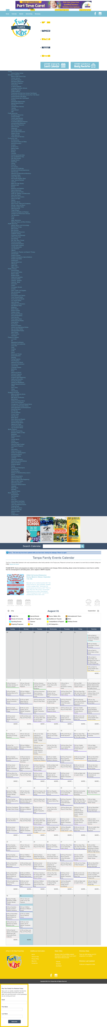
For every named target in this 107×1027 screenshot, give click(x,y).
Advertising (29, 14)
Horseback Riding (16, 456)
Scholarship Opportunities (18, 101)
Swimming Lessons (16, 483)
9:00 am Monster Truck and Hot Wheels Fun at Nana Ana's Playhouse (80, 702)
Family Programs (15, 359)
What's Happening (13, 493)
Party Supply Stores (16, 319)
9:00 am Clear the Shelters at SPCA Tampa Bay (92, 882)
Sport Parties (14, 332)
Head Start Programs (16, 83)
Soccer (13, 474)
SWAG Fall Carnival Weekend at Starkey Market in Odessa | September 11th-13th (38, 577)
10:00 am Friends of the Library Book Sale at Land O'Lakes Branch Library (39, 718)
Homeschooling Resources (18, 123)
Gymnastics (14, 449)
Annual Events (15, 494)
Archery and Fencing (16, 431)
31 (20, 895)
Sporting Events (16, 621)
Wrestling (13, 489)
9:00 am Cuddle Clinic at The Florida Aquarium (93, 829)
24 (20, 842)
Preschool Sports (15, 464)
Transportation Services (17, 106)
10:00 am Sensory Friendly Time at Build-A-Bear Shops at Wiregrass (40, 686)
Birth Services (15, 230)
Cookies (13, 289)
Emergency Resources (17, 115)
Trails (12, 218)
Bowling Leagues (15, 436)
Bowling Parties (15, 275)
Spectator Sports (15, 202)
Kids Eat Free (14, 416)
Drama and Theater (16, 354)
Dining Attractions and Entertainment (21, 407)
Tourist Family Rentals (17, 426)
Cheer (13, 437)
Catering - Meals (15, 282)
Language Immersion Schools (19, 88)
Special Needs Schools (17, 103)
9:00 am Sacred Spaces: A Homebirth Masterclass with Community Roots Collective (12, 933)
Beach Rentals (15, 396)
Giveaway (37, 14)
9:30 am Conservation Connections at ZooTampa (93, 775)
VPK (12, 111)
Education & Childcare (14, 75)
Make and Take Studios (17, 183)
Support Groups (15, 133)
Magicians (14, 307)
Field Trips (14, 162)
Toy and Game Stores (17, 427)
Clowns (13, 285)
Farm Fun (14, 499)
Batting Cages (15, 148)
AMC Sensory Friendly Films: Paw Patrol (94, 791)
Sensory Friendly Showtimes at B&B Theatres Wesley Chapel (11, 793)
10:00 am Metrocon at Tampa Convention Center (12, 701)
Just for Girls (14, 366)
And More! (59, 966)
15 (88, 730)
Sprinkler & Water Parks (17, 207)
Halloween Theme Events (18, 503)
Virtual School (15, 110)
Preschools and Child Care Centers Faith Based (24, 93)
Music (12, 371)
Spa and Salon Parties (17, 329)
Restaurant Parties (16, 325)
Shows (13, 513)
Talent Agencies (15, 135)
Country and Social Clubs (18, 155)
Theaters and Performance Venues (20, 213)
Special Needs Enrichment (18, 384)
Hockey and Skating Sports (18, 452)
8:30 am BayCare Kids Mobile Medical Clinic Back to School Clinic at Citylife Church (94, 686)
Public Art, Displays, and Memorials (20, 193)
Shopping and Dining (13, 392)
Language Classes (16, 367)
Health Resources (12, 223)
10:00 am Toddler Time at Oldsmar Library (24, 915)
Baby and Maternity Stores (18, 394)
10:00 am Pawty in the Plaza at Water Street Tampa (39, 792)
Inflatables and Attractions (18, 304)
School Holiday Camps (17, 73)
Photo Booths (14, 322)
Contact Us (34, 963)
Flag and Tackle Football (17, 444)
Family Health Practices (17, 245)
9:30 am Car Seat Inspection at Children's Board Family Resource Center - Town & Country (38, 749)
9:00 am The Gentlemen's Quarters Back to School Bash (12, 747)
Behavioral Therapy (16, 227)
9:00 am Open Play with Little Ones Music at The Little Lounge (80, 693)
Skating (13, 200)
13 (61, 730)
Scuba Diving (14, 469)
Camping (13, 153)
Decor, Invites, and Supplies (18, 290)
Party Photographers (16, 315)
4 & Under (14, 339)
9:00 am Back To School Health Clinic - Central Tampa (93, 717)
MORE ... (97, 673)
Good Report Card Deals (17, 501)
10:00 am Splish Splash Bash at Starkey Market (24, 701)
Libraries (13, 182)
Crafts (12, 350)
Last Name (5, 1014)
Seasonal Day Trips (16, 509)
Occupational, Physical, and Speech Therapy (23, 252)
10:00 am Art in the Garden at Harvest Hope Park (79, 717)
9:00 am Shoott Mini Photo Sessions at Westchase (12, 864)
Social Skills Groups (16, 130)
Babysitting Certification (17, 342)
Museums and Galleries (17, 188)
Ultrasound (14, 264)
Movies (13, 187)
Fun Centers (14, 167)
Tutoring (13, 108)
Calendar (14, 14)
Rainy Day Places (16, 195)
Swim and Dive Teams (17, 481)
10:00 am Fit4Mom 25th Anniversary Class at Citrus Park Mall (39, 883)
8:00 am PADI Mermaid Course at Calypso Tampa (79, 685)
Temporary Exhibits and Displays (20, 212)
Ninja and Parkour (16, 463)
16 (7, 788)
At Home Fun (14, 146)
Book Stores (14, 399)
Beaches (13, 150)
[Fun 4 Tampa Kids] (21, 27)
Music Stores (14, 417)
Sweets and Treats (16, 424)
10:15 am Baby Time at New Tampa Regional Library (52, 709)
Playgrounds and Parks (17, 192)
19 (47, 788)
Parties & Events (12, 269)
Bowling (13, 151)
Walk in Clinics (15, 267)
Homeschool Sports (16, 454)
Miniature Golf (15, 185)
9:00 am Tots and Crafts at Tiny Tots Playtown (25, 685)
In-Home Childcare (16, 86)
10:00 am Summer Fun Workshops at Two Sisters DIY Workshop (25, 759)
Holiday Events (72, 621)
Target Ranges (15, 210)
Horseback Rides (15, 175)
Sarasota (58, 964)
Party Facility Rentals (16, 314)
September (92, 611)
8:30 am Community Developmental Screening (79, 792)
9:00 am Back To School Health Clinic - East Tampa (93, 668)
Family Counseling (16, 242)
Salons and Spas (15, 198)
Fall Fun (13, 498)
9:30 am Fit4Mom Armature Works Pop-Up (53, 801)
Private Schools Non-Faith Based (20, 98)
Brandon (32, 10)
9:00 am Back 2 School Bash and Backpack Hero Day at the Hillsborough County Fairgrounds (94, 660)
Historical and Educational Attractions (21, 173)
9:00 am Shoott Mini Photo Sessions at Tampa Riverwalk (93, 758)
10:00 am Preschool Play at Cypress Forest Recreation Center (39, 694)
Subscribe (14, 1021)
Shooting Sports (15, 471)
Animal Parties (15, 270)
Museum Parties (15, 310)
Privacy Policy (35, 959)
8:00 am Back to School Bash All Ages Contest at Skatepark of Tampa (93, 638)
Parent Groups (15, 126)
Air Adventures (15, 140)
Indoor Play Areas (16, 177)
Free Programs (15, 361)
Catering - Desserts (16, 280)
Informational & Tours (74, 616)
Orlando (58, 961)
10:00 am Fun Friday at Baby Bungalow (79, 757)
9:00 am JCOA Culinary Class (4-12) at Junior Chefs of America (93, 694)
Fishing (13, 163)
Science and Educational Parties (19, 327)
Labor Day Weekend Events (18, 504)
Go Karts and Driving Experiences (20, 170)
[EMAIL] (97, 602)
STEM (13, 386)
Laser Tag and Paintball (17, 180)
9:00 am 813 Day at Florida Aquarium (66, 734)
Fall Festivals (14, 496)
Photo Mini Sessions (16, 508)
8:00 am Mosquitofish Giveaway (93, 734)
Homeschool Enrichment (17, 364)
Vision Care (14, 265)
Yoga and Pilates (15, 491)
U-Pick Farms (14, 514)
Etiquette (13, 357)
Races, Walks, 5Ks (54, 616)
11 (34, 730)
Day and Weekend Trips (17, 157)
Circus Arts (14, 345)
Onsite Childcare (15, 91)
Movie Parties (14, 309)
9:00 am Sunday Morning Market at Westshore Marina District (11, 847)
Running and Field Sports (18, 468)
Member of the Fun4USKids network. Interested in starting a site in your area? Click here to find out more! (65, 955)
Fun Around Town (12, 138)
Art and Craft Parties (16, 272)
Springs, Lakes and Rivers (18, 205)
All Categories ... (54, 624)
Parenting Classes (16, 376)
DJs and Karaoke (15, 292)
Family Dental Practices (17, 243)
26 (47, 842)
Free (31, 624)
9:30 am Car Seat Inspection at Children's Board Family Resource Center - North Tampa (53, 866)
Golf (12, 447)
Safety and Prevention (17, 379)
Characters (14, 284)
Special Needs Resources (18, 131)
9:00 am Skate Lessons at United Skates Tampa (92, 747)
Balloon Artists (15, 274)
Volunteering (14, 391)
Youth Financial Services (17, 136)
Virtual (13, 389)
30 (7, 895)
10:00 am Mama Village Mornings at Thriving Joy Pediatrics (40, 758)
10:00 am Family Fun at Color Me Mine (12, 819)
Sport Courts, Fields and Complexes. (21, 203)
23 (7, 842)
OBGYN (13, 250)
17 (20, 788)
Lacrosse (13, 457)
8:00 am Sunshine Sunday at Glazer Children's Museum (12, 908)
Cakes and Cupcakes (17, 277)
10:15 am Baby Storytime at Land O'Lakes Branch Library (52, 718)
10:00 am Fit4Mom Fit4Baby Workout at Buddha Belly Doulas (25, 874)
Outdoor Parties (15, 312)
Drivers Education (16, 355)
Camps (10, 71)
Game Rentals (15, 302)
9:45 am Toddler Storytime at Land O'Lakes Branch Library (79, 710)
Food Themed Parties (17, 297)
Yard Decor (14, 335)
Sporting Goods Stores (17, 422)
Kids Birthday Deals (16, 305)
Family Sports (15, 442)
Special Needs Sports (17, 476)
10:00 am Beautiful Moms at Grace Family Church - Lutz (66, 829)
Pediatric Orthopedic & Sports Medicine (21, 257)
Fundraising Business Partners (19, 121)
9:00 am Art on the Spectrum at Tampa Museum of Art (12, 923)
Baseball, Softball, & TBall (18, 432)
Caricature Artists (15, 279)
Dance (13, 352)
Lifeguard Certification (17, 459)
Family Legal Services (17, 118)
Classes (32, 621)
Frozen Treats (15, 414)
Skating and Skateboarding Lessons (20, 473)
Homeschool (14, 85)
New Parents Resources (17, 125)
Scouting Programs (16, 381)
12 (47, 730)
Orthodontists (14, 253)
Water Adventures (16, 220)
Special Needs (34, 616)
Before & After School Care (18, 76)
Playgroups (14, 128)
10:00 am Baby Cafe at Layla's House (79, 774)
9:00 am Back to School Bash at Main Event (93, 652)
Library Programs (35, 619)
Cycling (13, 441)
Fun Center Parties (16, 300)
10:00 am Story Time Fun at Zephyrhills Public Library (66, 693)
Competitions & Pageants (56, 621)
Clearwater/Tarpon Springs (62, 10)
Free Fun (13, 165)
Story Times (14, 387)
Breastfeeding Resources (18, 232)
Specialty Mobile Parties (17, 330)
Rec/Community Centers (17, 197)
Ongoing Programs (17, 624)
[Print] (88, 602)
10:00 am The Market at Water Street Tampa (12, 808)
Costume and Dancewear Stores (20, 406)
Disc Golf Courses (16, 158)
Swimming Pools (15, 208)
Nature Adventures (16, 190)
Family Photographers (17, 120)
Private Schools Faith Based (18, 96)
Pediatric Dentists (15, 255)
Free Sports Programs (17, 446)
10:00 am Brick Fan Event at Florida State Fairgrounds (12, 775)
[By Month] (10, 602)
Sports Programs (12, 429)
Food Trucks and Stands (17, 299)
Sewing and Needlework (17, 382)
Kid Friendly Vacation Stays (18, 178)
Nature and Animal (16, 372)
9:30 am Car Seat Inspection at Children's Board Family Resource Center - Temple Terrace (38, 738)
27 (61, 842)
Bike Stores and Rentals (17, 397)
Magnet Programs (16, 90)
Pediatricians (14, 260)
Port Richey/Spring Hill (85, 10)
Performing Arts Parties (17, 320)
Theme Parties (15, 334)
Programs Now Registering (18, 377)
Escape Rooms (15, 160)
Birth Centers (14, 228)
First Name (5, 1007)
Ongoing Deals (15, 506)
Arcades (13, 145)
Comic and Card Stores (17, 402)
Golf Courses (14, 172)
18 (34, 788)
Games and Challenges (17, 168)
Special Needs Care (16, 262)
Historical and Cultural (17, 362)
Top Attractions (15, 215)
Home (7, 14)
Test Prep (13, 105)
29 (88, 842)
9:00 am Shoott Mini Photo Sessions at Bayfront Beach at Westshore (12, 875)
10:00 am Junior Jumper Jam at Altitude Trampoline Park (52, 694)
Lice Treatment (15, 248)
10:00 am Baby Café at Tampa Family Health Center (52, 701)
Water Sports (14, 488)
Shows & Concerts (17, 619)
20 (61, 788)
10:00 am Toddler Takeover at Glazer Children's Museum (52, 758)
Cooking (13, 349)
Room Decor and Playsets (18, 419)
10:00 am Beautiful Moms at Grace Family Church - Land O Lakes (39, 830)
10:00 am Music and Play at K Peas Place (39, 700)
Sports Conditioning (16, 478)
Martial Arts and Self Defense (19, 461)
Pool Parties (14, 324)
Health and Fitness (16, 451)
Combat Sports (15, 439)
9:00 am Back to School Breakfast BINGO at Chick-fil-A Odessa (93, 710)
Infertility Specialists (16, 247)
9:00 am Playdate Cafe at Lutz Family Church (52, 735)
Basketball (14, 434)
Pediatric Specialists (16, 259)
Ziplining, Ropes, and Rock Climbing (20, 222)
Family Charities (15, 116)
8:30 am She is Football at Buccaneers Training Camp (66, 686)
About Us (34, 961)
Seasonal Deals (15, 511)
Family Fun (14, 616)
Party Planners (15, 317)
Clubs (12, 347)
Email (3, 999)
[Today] (28, 602)
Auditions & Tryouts (55, 619)
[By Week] (19, 602)
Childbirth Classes (16, 233)
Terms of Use (35, 956)
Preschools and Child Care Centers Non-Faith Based (25, 95)
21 (75, 788)
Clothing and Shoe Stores (18, 401)
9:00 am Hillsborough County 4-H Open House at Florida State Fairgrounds (94, 875)
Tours (12, 217)
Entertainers (14, 294)
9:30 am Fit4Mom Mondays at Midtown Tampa (25, 693)
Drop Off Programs (16, 80)
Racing (13, 466)
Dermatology (14, 238)
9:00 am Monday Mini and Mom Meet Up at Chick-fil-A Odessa (26, 801)
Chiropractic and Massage (18, 235)
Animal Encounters (16, 143)
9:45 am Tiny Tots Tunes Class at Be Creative (52, 685)
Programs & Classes (13, 337)
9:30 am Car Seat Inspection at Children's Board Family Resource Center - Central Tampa (79, 811)
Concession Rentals (16, 287)
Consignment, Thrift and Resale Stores (21, 404)
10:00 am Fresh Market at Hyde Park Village (12, 709)
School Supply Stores (17, 421)
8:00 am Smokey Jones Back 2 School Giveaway (93, 645)
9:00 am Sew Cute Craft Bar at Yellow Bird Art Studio (93, 766)
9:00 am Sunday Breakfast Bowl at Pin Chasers (12, 693)
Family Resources (12, 113)
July (12, 611)
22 (88, 788)
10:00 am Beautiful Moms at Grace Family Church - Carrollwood (66, 883)
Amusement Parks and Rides (19, 141)
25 (34, 842)
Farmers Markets (15, 412)
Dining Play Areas (16, 409)
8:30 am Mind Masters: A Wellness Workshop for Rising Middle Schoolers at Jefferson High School (93, 848)
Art (12, 340)
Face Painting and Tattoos (18, 295)
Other (69, 619)
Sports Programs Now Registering (20, 479)
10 (20, 730)
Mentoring (14, 369)
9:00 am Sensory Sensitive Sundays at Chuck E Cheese (12, 685)
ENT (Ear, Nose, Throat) (17, 240)
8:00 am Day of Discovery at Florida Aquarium (12, 735)
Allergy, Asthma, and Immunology (20, 225)
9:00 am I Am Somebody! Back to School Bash (93, 701)
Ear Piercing (14, 411)
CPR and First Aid (16, 237)
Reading (13, 100)
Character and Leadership (18, 344)
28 (75, 842)
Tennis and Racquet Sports (18, 484)
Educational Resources (17, 81)
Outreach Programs (16, 374)
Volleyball (13, 486)
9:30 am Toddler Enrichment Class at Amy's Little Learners (52, 856)
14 (75, 730)
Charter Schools (15, 78)
